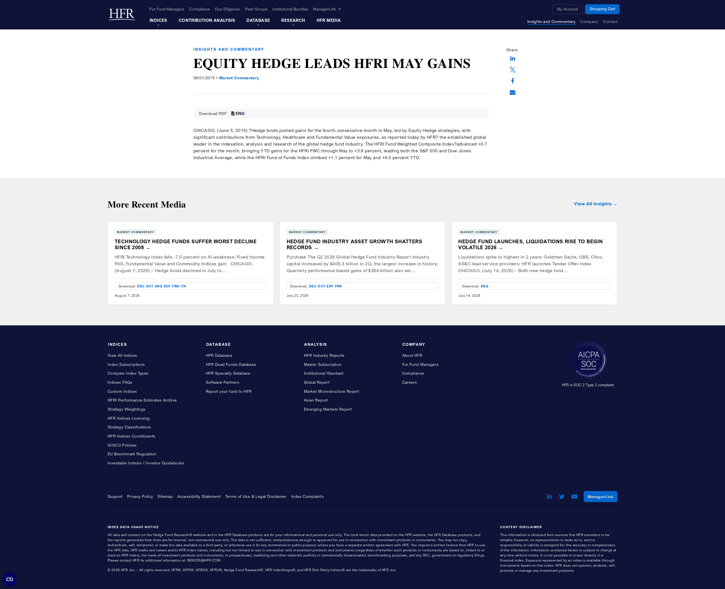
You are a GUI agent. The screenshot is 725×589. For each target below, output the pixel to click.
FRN (175, 286)
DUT (149, 286)
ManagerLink (602, 496)
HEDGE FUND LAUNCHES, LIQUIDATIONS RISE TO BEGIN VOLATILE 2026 (530, 244)
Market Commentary (239, 77)
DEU (140, 286)
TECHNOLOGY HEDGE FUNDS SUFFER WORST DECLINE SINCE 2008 (186, 244)
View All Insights (592, 203)
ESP (167, 286)
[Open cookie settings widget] (9, 579)
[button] (512, 59)
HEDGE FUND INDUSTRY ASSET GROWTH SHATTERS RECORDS (354, 244)
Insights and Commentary (228, 49)
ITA (183, 286)
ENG (240, 113)
